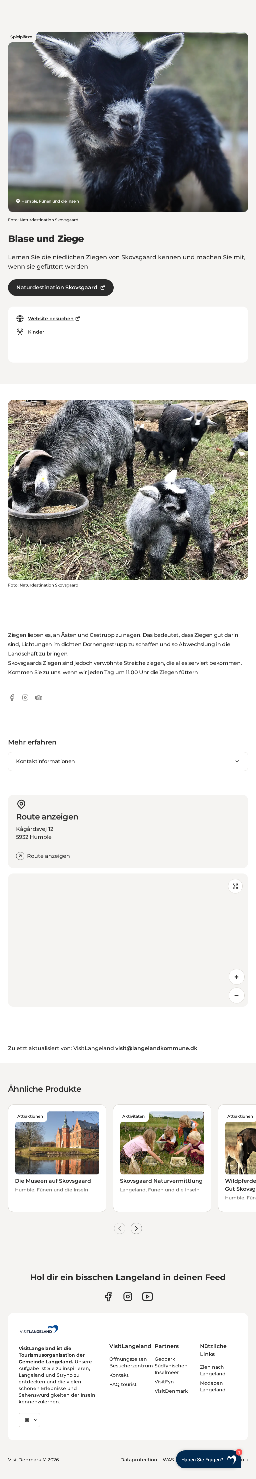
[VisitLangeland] (39, 1329)
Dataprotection (138, 1460)
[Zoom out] (237, 995)
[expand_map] (235, 886)
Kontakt (119, 1375)
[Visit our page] (108, 1296)
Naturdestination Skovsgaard (56, 287)
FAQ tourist (123, 1384)
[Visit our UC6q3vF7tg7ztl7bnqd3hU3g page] (147, 1296)
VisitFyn (164, 1382)
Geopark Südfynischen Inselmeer (171, 1365)
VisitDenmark (171, 1391)
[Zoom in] (237, 977)
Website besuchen (51, 319)
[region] (128, 940)
